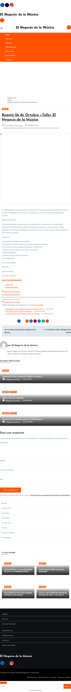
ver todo (39, 305)
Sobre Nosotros (7, 630)
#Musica (43, 128)
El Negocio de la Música (19, 14)
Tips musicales (10, 47)
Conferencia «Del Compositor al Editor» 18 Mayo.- (22, 377)
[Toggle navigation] (1, 28)
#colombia (6, 128)
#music (38, 128)
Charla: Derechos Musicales (13, 398)
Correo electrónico (7, 470)
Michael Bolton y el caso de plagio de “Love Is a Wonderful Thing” (24, 309)
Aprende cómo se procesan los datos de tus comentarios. (50, 495)
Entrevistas (9, 51)
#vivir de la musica (53, 128)
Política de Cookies (8, 645)
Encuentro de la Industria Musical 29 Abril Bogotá (22, 419)
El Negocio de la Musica (15, 126)
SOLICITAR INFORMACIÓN (11, 280)
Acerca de (9, 284)
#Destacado (15, 128)
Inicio (7, 34)
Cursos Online (10, 55)
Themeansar (35, 672)
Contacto (9, 59)
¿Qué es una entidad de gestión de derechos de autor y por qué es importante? (53, 595)
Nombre (3, 460)
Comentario (4, 442)
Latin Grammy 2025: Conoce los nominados (19, 311)
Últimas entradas (12, 287)
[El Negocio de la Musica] (11, 292)
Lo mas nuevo (6, 523)
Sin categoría (6, 538)
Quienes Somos (7, 635)
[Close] (3, 683)
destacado (5, 513)
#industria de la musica (27, 128)
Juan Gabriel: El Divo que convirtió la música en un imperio (23, 314)
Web (1, 479)
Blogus (25, 672)
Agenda (8, 43)
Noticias (8, 39)
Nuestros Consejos (8, 533)
